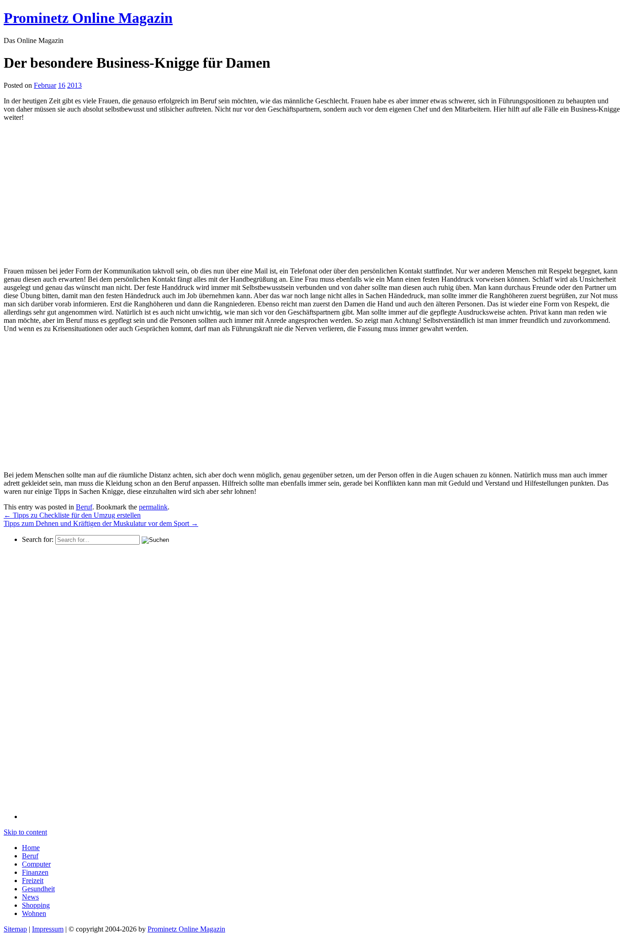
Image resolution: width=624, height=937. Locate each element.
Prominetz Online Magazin (186, 929)
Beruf (84, 507)
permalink (153, 507)
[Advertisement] (80, 193)
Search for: (37, 539)
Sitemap (15, 929)
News (30, 897)
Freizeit (32, 880)
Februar (45, 85)
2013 (74, 85)
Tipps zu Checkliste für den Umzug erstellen (72, 515)
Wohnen (34, 913)
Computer (36, 864)
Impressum (47, 929)
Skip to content (25, 832)
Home (31, 847)
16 (61, 85)
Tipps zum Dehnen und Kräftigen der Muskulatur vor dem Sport (101, 523)
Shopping (36, 905)
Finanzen (35, 872)
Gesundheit (38, 889)
